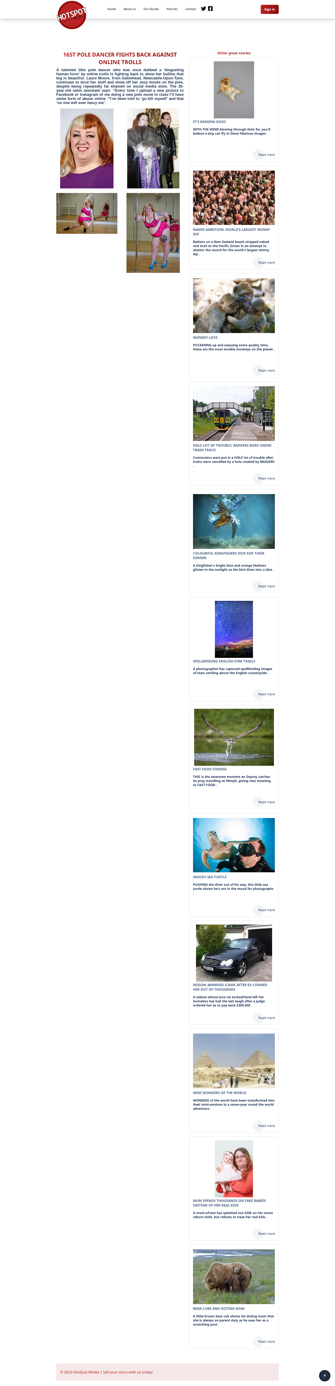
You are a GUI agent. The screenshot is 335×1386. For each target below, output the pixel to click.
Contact (190, 9)
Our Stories (151, 9)
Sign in (269, 9)
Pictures (172, 9)
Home (111, 9)
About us (130, 9)
